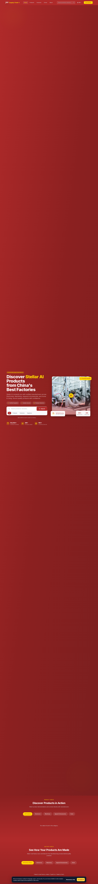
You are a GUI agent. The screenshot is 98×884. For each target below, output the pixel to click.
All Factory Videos (27, 862)
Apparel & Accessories (60, 813)
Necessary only (70, 879)
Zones (45, 2)
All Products (28, 813)
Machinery (47, 813)
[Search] (74, 2)
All (9, 413)
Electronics (38, 813)
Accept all (81, 879)
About (51, 2)
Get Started (88, 2)
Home (25, 2)
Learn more (36, 880)
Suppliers (29, 413)
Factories (39, 2)
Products (32, 2)
